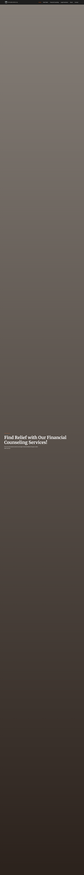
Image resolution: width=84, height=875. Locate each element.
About (71, 2)
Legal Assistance (64, 2)
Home (40, 2)
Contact (76, 2)
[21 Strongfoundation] (11, 2)
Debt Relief (45, 2)
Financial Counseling (54, 2)
